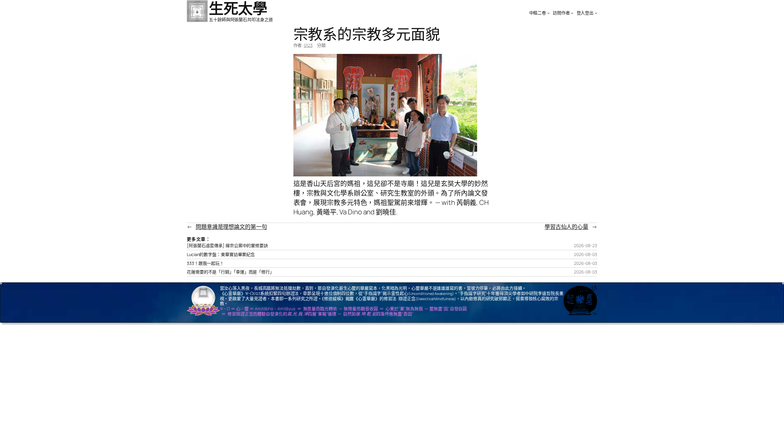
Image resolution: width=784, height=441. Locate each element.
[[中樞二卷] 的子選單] (548, 13)
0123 (308, 45)
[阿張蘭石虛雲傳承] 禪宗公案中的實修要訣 (227, 245)
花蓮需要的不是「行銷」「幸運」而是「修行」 (230, 272)
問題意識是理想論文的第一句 (231, 226)
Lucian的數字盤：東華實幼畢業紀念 (221, 254)
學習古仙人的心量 (566, 226)
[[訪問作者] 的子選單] (572, 13)
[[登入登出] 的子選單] (596, 13)
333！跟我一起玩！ (205, 263)
